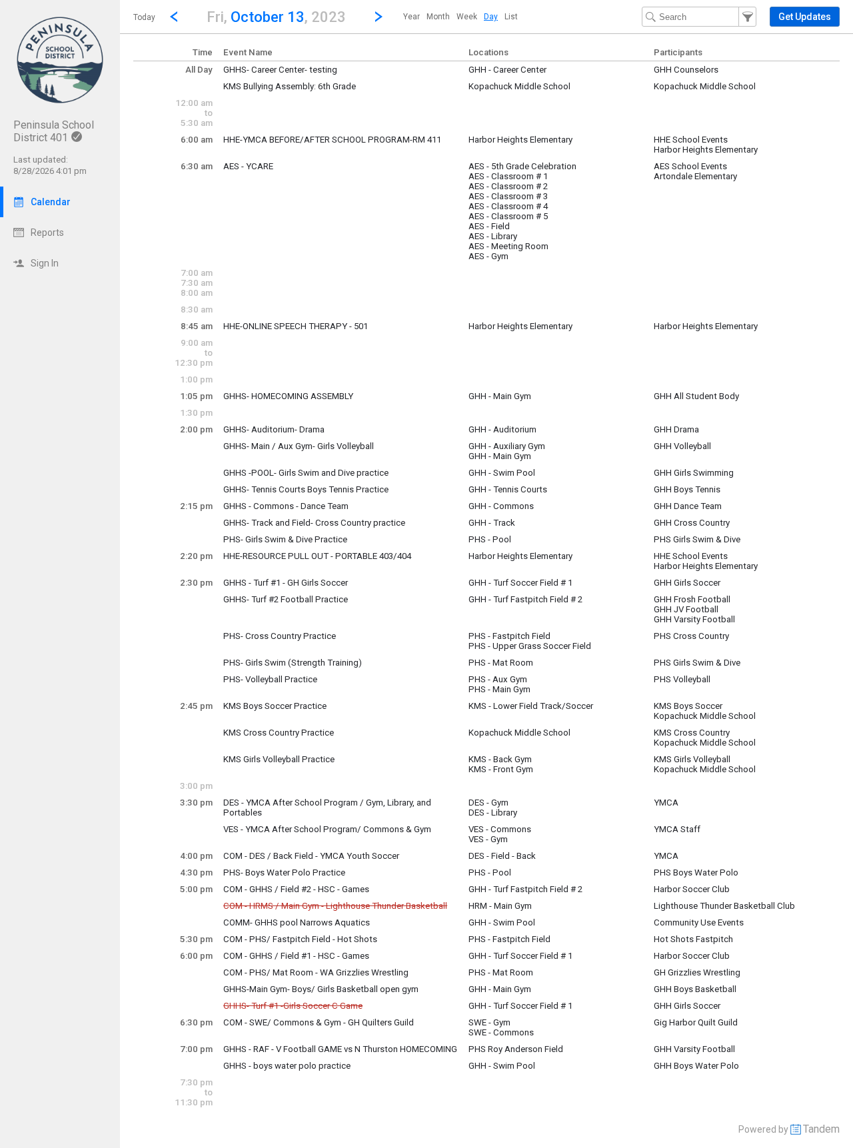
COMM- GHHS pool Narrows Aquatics (296, 922)
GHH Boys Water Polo (696, 1066)
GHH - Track (491, 523)
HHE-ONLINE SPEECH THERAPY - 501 (295, 326)
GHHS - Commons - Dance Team (286, 506)
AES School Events (690, 166)
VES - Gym (488, 839)
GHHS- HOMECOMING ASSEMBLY (288, 396)
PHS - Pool (489, 539)
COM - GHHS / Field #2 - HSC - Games (296, 889)
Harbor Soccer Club (692, 889)
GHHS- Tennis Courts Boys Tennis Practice (306, 489)
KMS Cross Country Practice (278, 733)
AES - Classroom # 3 (508, 196)
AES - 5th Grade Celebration (522, 166)
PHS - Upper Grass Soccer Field (529, 646)
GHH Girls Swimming (694, 473)
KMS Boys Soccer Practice (275, 706)
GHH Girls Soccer (687, 583)
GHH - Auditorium (502, 429)
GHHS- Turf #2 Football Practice (285, 599)
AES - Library (492, 236)
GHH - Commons (501, 506)
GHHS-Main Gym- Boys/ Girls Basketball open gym (321, 989)
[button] (276, 16)
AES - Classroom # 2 (508, 186)
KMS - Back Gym (500, 759)
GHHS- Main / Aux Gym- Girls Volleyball (298, 446)
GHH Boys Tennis (687, 489)
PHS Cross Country (691, 636)
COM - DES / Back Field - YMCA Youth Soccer (311, 856)
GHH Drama (676, 429)
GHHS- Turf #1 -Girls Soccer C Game (293, 1006)
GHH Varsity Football (694, 619)
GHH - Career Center (507, 70)
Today (144, 17)
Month (438, 16)
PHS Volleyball (682, 679)
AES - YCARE (248, 166)
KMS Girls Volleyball (692, 759)
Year (411, 16)
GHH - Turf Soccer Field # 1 (520, 583)
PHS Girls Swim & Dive (697, 539)
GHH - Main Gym (499, 396)
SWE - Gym (489, 1022)
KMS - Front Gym (500, 769)
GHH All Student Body (696, 396)
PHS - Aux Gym (497, 679)
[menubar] (460, 17)
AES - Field (489, 226)
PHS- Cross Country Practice (279, 636)
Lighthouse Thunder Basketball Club (724, 906)
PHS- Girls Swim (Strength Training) (292, 663)
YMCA (666, 803)
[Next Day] (378, 16)
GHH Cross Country (692, 523)
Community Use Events (699, 922)
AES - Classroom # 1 (508, 176)
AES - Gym (488, 256)
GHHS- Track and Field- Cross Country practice (314, 523)
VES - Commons (499, 829)
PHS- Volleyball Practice (270, 679)
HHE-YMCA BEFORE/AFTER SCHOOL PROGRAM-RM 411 (332, 140)
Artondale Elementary (695, 176)
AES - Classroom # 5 (508, 216)
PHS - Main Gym (499, 689)
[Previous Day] (174, 16)
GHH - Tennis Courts (507, 489)
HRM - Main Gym (500, 906)
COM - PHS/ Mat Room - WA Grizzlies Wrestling (316, 972)
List (511, 16)
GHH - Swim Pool (501, 473)
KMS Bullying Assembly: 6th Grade (289, 86)
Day (491, 16)
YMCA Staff (677, 829)
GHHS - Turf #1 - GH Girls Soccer (285, 583)
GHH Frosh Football (692, 599)
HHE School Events (691, 140)
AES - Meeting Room (508, 246)
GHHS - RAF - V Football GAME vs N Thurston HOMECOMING (340, 1049)
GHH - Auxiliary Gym (506, 446)
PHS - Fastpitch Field (509, 636)
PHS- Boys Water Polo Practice (284, 872)
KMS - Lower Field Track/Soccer (530, 706)
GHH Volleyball (682, 446)
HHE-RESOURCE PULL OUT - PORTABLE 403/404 (317, 556)
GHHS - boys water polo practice (287, 1066)
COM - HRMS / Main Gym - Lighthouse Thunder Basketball (335, 906)
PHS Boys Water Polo (696, 872)
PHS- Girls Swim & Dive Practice (285, 539)
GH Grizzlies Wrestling (697, 972)
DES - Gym (488, 803)
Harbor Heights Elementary (520, 140)
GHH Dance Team (688, 506)
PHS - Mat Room (500, 663)
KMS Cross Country (692, 733)
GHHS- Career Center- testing (280, 70)
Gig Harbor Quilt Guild (696, 1022)
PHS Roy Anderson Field (515, 1049)
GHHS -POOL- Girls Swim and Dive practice (306, 473)
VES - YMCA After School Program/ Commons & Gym (327, 829)
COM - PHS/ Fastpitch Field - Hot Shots (300, 939)
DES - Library (492, 813)
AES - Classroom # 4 (508, 206)
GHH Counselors (686, 70)
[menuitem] (411, 16)
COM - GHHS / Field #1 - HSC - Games (296, 956)
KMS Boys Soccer (688, 706)
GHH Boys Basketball (695, 989)
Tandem (821, 1129)
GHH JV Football (686, 609)
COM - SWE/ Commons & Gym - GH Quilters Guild (318, 1022)
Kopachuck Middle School (519, 86)
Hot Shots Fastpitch (693, 939)
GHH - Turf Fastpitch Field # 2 (525, 599)
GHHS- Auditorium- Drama (274, 429)
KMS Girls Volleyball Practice (279, 759)
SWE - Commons (501, 1032)
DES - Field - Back (502, 856)
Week (466, 16)
